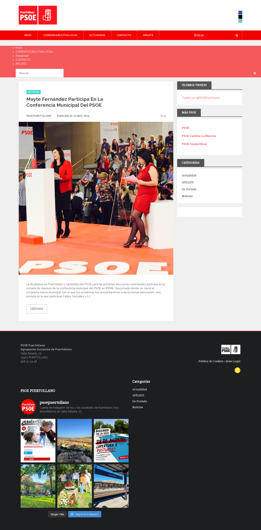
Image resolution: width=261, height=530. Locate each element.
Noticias (33, 92)
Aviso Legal (232, 361)
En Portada (189, 189)
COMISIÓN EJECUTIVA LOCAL (60, 35)
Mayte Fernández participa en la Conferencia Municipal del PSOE (64, 102)
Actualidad (97, 35)
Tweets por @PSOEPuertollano (201, 97)
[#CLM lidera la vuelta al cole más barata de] (38, 440)
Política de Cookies (211, 361)
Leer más (36, 308)
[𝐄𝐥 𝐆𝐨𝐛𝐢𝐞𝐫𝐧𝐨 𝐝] (74, 440)
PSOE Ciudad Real (194, 144)
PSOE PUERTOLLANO (38, 115)
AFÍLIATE (148, 35)
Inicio (28, 35)
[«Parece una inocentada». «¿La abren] (111, 440)
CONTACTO (124, 35)
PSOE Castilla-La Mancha (199, 136)
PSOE (185, 127)
